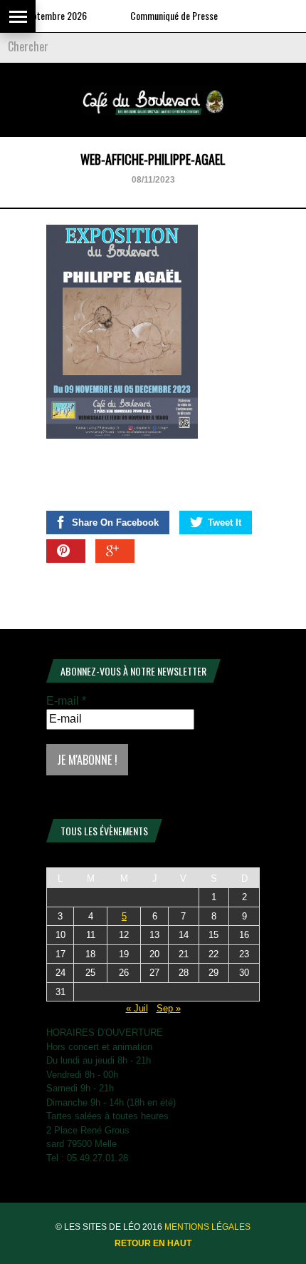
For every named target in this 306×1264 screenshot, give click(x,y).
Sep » (169, 1008)
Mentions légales (207, 1227)
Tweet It (224, 522)
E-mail (66, 701)
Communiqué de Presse (167, 15)
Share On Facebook (115, 522)
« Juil (137, 1008)
